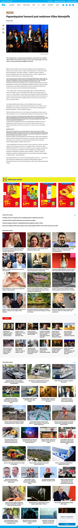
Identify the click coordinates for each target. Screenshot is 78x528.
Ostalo (57, 5)
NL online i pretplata (71, 1)
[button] (73, 193)
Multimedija (50, 5)
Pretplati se (67, 524)
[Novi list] (4, 5)
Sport (33, 5)
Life (38, 5)
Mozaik (43, 5)
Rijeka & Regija (26, 5)
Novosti (19, 5)
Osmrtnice (50, 1)
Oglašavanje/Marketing (59, 1)
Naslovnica (11, 5)
